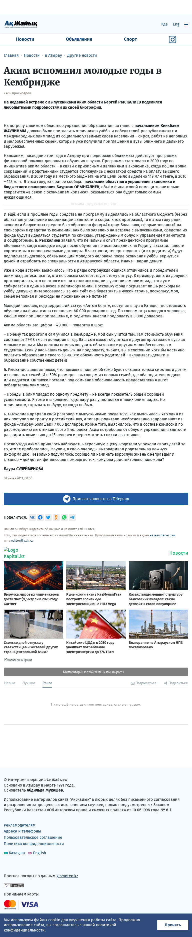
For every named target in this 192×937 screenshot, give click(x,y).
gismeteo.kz (67, 876)
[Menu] (186, 24)
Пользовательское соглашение (33, 837)
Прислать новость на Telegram (100, 498)
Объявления (79, 39)
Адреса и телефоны (22, 831)
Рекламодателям (20, 825)
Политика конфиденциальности (34, 843)
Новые (9, 682)
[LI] (15, 865)
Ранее (47, 682)
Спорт (130, 39)
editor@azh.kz (22, 540)
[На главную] (21, 24)
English (39, 853)
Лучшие (28, 682)
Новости (25, 39)
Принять (173, 925)
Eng (176, 24)
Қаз (164, 24)
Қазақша (17, 853)
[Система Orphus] (14, 885)
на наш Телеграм (163, 535)
